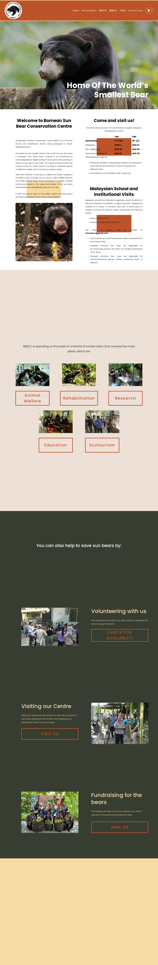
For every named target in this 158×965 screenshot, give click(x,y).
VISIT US (50, 734)
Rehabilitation (79, 398)
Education (55, 445)
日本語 (123, 10)
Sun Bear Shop (135, 10)
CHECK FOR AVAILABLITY (119, 635)
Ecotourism (102, 445)
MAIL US (119, 827)
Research (125, 398)
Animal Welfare (32, 398)
